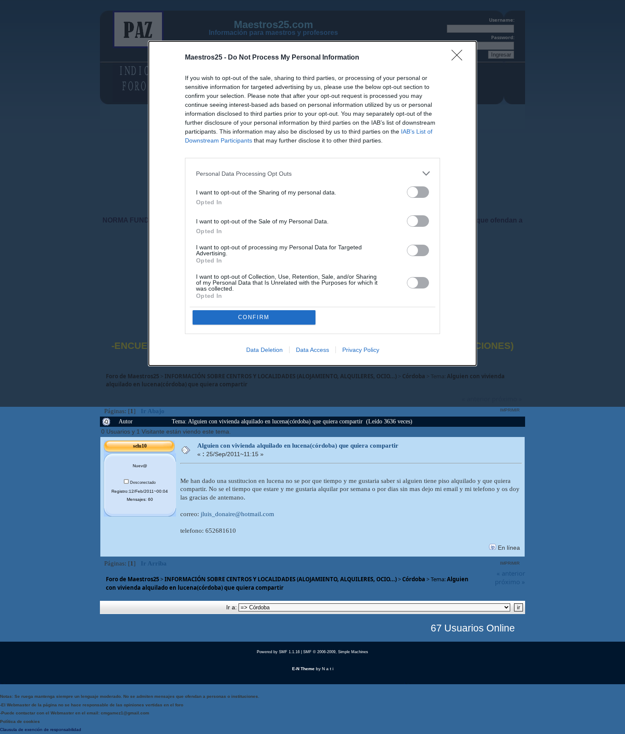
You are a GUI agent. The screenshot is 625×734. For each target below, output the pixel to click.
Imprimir (510, 410)
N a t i (327, 668)
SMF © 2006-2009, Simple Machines (335, 652)
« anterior (511, 573)
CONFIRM (254, 317)
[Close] (460, 58)
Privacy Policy (360, 349)
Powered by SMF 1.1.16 (278, 652)
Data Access (312, 349)
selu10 (140, 446)
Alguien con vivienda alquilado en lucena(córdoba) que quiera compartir (297, 445)
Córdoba (413, 579)
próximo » (510, 581)
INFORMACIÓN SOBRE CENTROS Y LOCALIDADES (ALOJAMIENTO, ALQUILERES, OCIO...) (281, 579)
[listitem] (312, 173)
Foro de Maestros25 (132, 579)
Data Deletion (264, 349)
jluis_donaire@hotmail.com (237, 514)
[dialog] (312, 203)
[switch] (418, 192)
